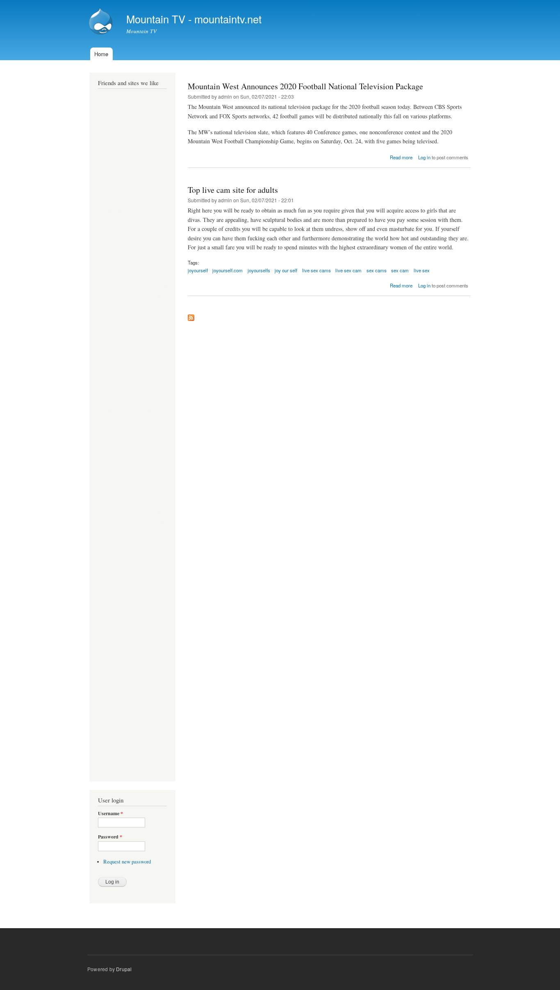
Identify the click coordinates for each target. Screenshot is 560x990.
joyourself (198, 270)
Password (110, 837)
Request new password (127, 861)
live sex (422, 270)
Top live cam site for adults (233, 189)
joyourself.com (227, 270)
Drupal (124, 968)
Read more (401, 157)
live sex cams (316, 270)
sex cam (400, 270)
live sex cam (348, 270)
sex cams (377, 270)
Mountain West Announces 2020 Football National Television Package (305, 86)
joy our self (286, 270)
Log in (424, 157)
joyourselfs (259, 270)
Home (101, 54)
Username (110, 813)
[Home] (101, 22)
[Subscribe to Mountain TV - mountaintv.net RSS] (191, 315)
